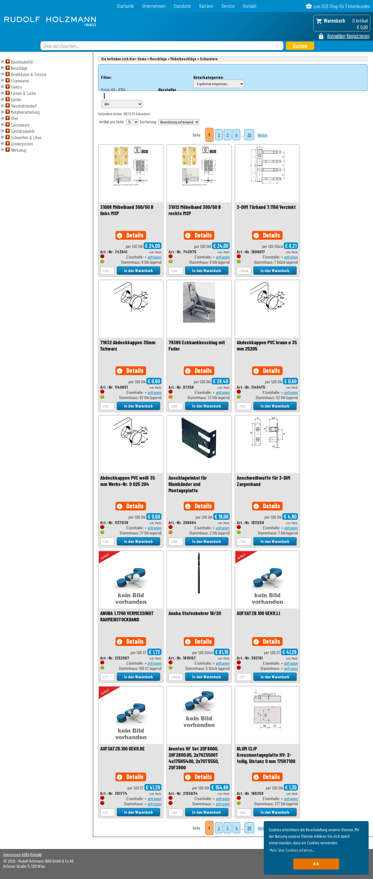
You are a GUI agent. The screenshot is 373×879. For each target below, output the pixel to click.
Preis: (105, 89)
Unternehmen (153, 6)
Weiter (263, 134)
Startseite (125, 6)
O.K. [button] (316, 864)
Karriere (206, 6)
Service (228, 6)
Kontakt (249, 6)
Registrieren (358, 35)
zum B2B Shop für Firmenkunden (341, 6)
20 (249, 134)
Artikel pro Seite (111, 121)
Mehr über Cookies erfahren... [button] (292, 850)
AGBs (25, 854)
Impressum (12, 854)
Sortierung (148, 121)
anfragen (154, 256)
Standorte (182, 6)
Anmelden (336, 35)
